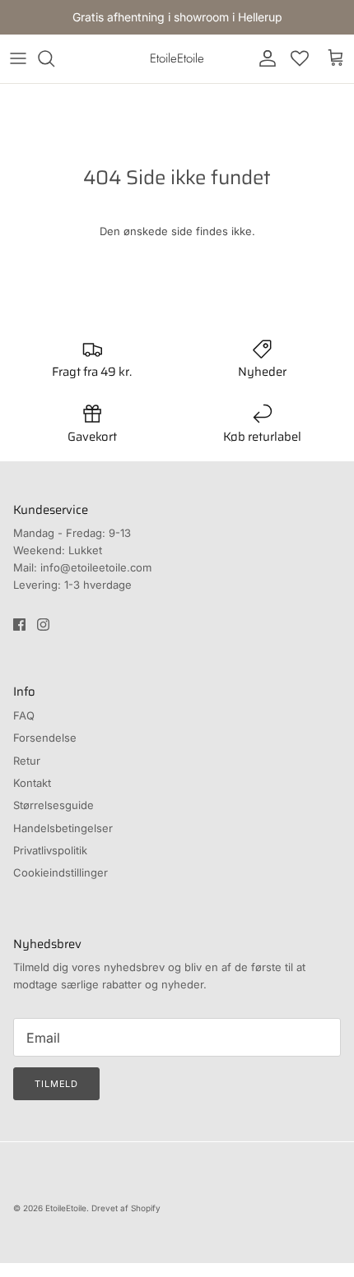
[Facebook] (19, 624)
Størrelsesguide (53, 805)
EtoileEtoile (65, 1208)
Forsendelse (45, 737)
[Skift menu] (18, 58)
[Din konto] (263, 58)
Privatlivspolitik (50, 850)
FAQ (24, 715)
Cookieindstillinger (60, 872)
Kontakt (32, 782)
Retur (26, 760)
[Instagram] (43, 624)
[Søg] (54, 58)
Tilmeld (56, 1084)
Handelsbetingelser (63, 828)
